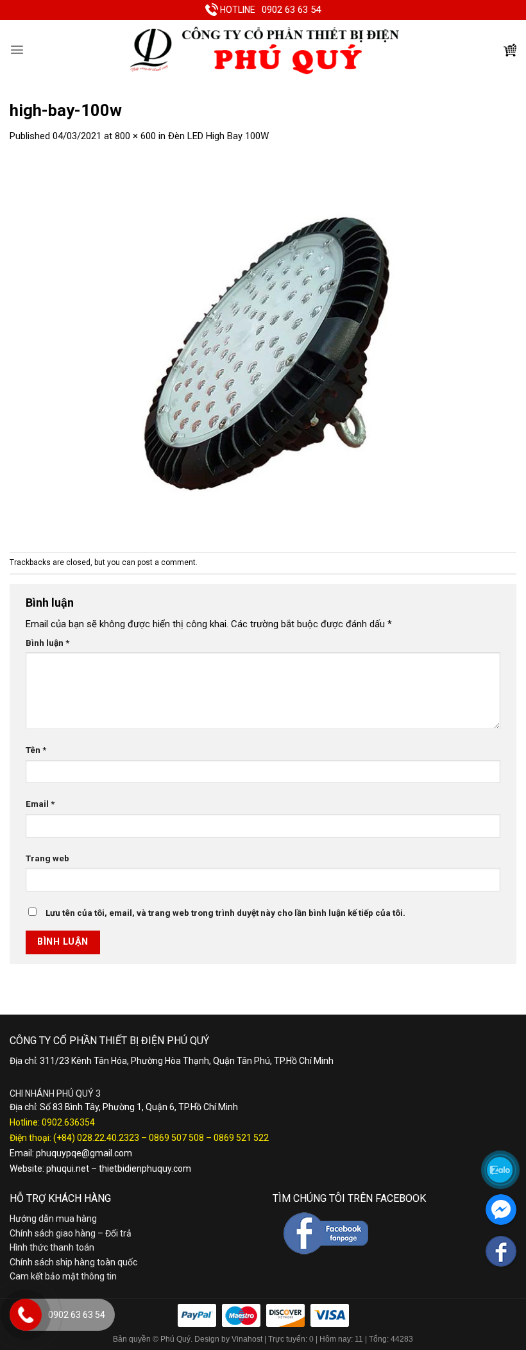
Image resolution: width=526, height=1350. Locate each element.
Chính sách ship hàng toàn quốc (73, 1262)
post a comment (166, 562)
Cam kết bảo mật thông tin (63, 1276)
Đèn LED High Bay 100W (218, 136)
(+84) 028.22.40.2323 (96, 1138)
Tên (36, 750)
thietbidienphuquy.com (145, 1168)
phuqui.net (67, 1168)
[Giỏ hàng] (510, 50)
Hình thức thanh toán (52, 1247)
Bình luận (47, 642)
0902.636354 (68, 1122)
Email (40, 803)
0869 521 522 (241, 1138)
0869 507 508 (176, 1138)
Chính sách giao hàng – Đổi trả (71, 1233)
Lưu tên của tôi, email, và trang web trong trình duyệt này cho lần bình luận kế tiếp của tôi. (225, 912)
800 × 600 (135, 136)
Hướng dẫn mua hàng (53, 1218)
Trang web (47, 858)
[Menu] (17, 50)
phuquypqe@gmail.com (84, 1153)
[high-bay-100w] (263, 347)
